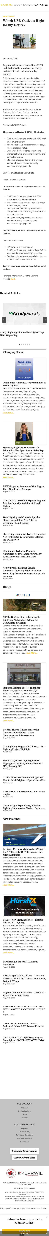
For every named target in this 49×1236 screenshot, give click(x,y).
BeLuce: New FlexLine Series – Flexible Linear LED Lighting (23, 921)
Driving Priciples (24, 1111)
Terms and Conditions (24, 1135)
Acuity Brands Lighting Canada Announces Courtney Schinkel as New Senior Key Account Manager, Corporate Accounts (24, 572)
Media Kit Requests (24, 1138)
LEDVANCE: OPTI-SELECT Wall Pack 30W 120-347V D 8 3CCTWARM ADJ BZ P (24, 1009)
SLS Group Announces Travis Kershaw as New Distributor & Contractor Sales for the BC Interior (24, 537)
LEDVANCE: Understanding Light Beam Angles (24, 793)
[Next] (45, 320)
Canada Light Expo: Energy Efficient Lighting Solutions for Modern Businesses (24, 807)
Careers (25, 1118)
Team (24, 1114)
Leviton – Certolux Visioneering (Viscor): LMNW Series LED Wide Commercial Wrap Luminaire (24, 852)
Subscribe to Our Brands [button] (24, 1151)
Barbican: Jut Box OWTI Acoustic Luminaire (20, 963)
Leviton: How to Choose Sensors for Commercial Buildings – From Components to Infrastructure (21, 732)
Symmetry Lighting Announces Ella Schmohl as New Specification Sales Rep (23, 449)
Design (7, 587)
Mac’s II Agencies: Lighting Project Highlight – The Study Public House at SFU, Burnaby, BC (22, 763)
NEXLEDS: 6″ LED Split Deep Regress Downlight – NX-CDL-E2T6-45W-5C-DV (23, 1039)
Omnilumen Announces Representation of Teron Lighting (24, 384)
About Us (24, 1108)
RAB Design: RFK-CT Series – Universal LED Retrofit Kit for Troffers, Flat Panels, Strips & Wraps (24, 978)
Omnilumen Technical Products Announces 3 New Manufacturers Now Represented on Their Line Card (22, 554)
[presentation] (24, 314)
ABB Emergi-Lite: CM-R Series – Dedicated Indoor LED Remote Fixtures (23, 1025)
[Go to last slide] (4, 320)
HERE (12, 279)
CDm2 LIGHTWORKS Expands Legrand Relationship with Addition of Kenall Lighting (24, 503)
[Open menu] (46, 5)
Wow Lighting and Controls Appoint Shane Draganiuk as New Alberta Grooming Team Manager (21, 520)
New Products (11, 819)
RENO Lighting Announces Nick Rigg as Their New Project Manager (23, 488)
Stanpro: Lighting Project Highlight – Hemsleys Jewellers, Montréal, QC (22, 689)
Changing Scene (13, 352)
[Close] (46, 1217)
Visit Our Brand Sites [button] (24, 1157)
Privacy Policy (24, 1132)
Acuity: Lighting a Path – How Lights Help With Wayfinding (22, 334)
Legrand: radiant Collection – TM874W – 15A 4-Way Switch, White (24, 994)
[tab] (19, 344)
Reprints (24, 1128)
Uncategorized (9, 16)
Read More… (8, 412)
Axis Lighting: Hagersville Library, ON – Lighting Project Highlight (24, 748)
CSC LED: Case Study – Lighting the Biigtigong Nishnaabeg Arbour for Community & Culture (22, 620)
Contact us (24, 1142)
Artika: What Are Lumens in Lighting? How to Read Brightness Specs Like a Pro (24, 779)
